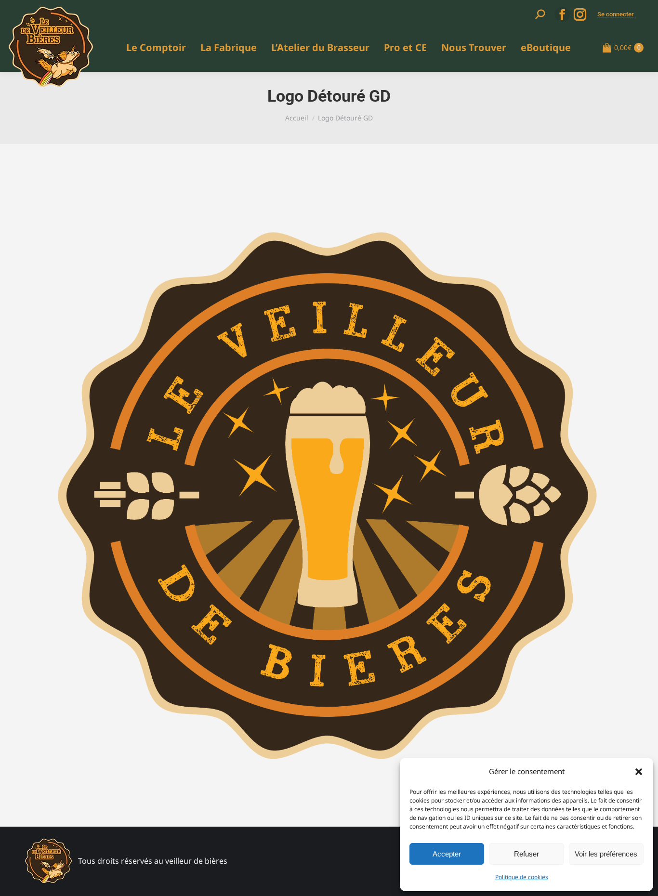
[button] (639, 772)
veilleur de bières (196, 861)
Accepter (447, 854)
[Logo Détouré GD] (329, 497)
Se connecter (615, 14)
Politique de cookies (521, 877)
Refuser (526, 854)
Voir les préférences (606, 854)
